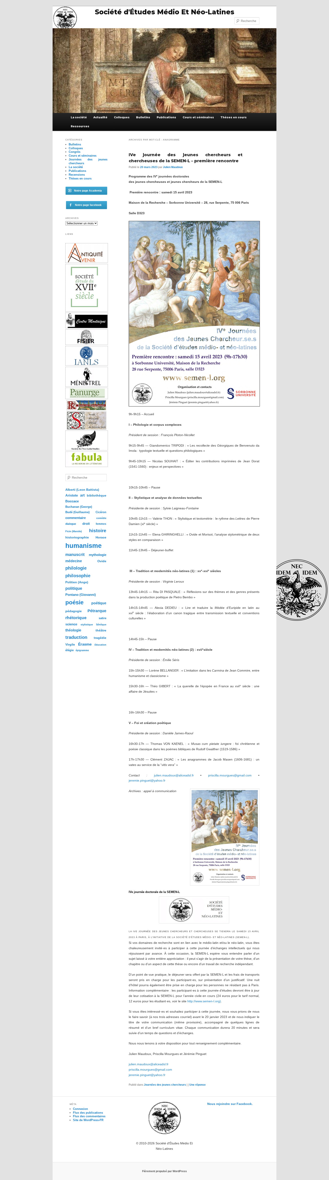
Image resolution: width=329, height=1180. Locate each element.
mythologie (97, 555)
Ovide (101, 561)
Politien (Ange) (76, 582)
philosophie (77, 575)
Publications (166, 117)
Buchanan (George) (78, 506)
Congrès (74, 151)
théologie (73, 630)
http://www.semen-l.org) (204, 1001)
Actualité (100, 117)
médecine (73, 561)
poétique (98, 603)
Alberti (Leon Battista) (82, 489)
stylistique (87, 624)
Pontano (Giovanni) (80, 594)
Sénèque (101, 624)
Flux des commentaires (89, 1116)
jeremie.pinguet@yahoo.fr (147, 780)
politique (73, 588)
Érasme (85, 644)
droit (86, 523)
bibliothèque (96, 495)
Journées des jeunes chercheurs (165, 1084)
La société (79, 117)
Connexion (80, 1109)
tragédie (100, 638)
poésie (74, 602)
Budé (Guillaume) (77, 512)
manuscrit (75, 554)
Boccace (72, 501)
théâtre (101, 630)
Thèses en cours (233, 117)
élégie (69, 650)
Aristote (71, 495)
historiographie (77, 537)
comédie (101, 518)
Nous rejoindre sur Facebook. (230, 1104)
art (82, 495)
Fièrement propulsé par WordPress (164, 1171)
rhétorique (76, 617)
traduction (76, 637)
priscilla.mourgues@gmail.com (230, 775)
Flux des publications (88, 1112)
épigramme (82, 650)
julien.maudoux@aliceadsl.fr (174, 775)
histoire (97, 530)
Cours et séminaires (198, 117)
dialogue (70, 523)
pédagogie (73, 611)
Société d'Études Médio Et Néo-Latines (164, 12)
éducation (100, 644)
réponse (197, 1084)
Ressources (80, 126)
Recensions (77, 174)
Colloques (122, 117)
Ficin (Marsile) (73, 531)
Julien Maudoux (173, 167)
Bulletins (143, 117)
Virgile (70, 644)
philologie (76, 568)
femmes (101, 523)
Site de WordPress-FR (88, 1120)
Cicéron (101, 512)
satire (102, 618)
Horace (101, 537)
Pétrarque (97, 611)
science (71, 624)
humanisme (83, 545)
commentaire (75, 518)
